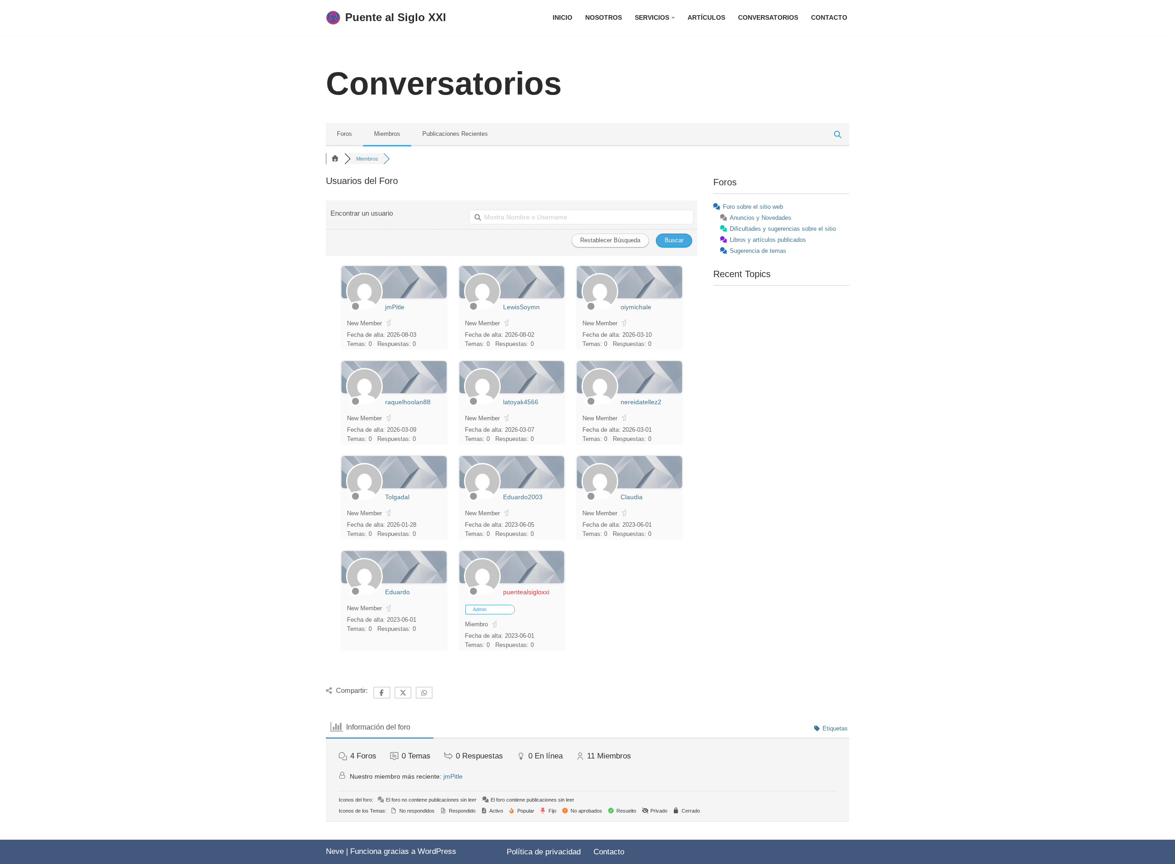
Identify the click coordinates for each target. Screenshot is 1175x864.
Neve (335, 851)
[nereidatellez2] (600, 402)
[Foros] (335, 159)
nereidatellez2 (641, 402)
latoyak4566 (520, 402)
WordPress (437, 851)
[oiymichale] (600, 307)
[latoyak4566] (482, 402)
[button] (673, 17)
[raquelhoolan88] (364, 402)
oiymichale (636, 307)
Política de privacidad (544, 851)
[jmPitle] (364, 307)
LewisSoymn (521, 307)
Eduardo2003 (523, 497)
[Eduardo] (364, 592)
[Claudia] (600, 497)
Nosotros (603, 17)
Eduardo (397, 592)
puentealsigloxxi (526, 592)
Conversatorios (768, 17)
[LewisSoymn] (482, 307)
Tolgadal (397, 497)
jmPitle (394, 307)
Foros (344, 133)
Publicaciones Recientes (455, 133)
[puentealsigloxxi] (482, 592)
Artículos (706, 17)
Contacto (829, 17)
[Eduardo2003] (482, 497)
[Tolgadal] (364, 497)
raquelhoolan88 (408, 402)
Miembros (387, 133)
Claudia (632, 497)
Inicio (562, 17)
